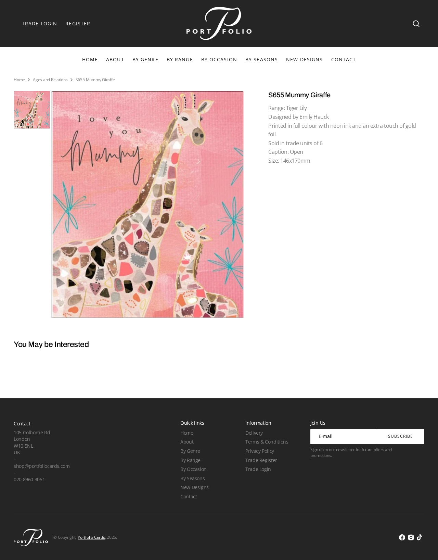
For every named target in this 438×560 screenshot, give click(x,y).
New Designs (194, 487)
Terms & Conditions (266, 441)
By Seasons (261, 59)
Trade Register (261, 460)
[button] (416, 24)
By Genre (145, 59)
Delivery (254, 433)
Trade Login (258, 469)
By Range (180, 59)
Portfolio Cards (91, 537)
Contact (188, 496)
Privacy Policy (259, 451)
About (186, 441)
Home (19, 80)
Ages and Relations (50, 80)
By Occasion (219, 59)
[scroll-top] (423, 545)
